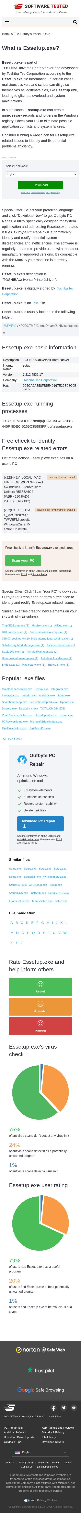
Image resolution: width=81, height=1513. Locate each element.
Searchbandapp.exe (14, 702)
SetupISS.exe (32, 876)
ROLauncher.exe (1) (14, 632)
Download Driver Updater (19, 1437)
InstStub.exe (38, 892)
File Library (21, 34)
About (68, 1462)
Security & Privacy (53, 1432)
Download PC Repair (37, 821)
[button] (40, 21)
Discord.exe (9, 708)
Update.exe (67, 702)
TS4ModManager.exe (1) (42, 651)
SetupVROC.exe (58, 892)
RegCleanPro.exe (40, 728)
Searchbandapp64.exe (43, 702)
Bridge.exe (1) (11, 664)
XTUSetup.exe (38, 884)
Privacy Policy (55, 193)
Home (6, 34)
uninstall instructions (38, 193)
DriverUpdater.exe (46, 715)
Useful (40, 991)
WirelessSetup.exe (54, 876)
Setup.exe (63, 695)
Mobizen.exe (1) (42, 625)
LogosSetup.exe (19, 901)
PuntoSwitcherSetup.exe (17, 715)
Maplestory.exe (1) (33, 664)
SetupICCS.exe (18, 892)
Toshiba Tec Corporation (41, 380)
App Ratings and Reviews (58, 1427)
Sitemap (9, 1462)
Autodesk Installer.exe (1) (56, 658)
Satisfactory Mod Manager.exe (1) (23, 645)
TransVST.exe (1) (58, 664)
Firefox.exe (42, 688)
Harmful (40, 1030)
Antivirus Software (15, 1432)
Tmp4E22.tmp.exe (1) (15, 625)
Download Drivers (53, 1441)
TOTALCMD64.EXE (52, 708)
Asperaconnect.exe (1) (61, 645)
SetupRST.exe (18, 884)
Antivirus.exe (47, 695)
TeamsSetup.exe (42, 901)
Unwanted (40, 1011)
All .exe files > (12, 739)
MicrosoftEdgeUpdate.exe (46, 721)
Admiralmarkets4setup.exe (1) (48, 632)
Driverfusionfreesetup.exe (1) (20, 658)
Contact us (26, 1466)
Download (40, 185)
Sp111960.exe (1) (13, 651)
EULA (48, 193)
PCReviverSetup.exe (15, 721)
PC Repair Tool (13, 1427)
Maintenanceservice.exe (17, 688)
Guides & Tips (12, 1441)
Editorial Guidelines (47, 1466)
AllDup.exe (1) (63, 625)
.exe (36, 303)
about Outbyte (25, 193)
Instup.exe (66, 715)
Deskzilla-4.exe (28, 708)
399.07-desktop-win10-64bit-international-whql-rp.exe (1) (37, 638)
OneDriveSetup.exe (14, 728)
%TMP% (10, 325)
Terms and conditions (49, 1462)
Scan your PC (23, 560)
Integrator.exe (59, 688)
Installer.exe (29, 695)
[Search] (75, 22)
